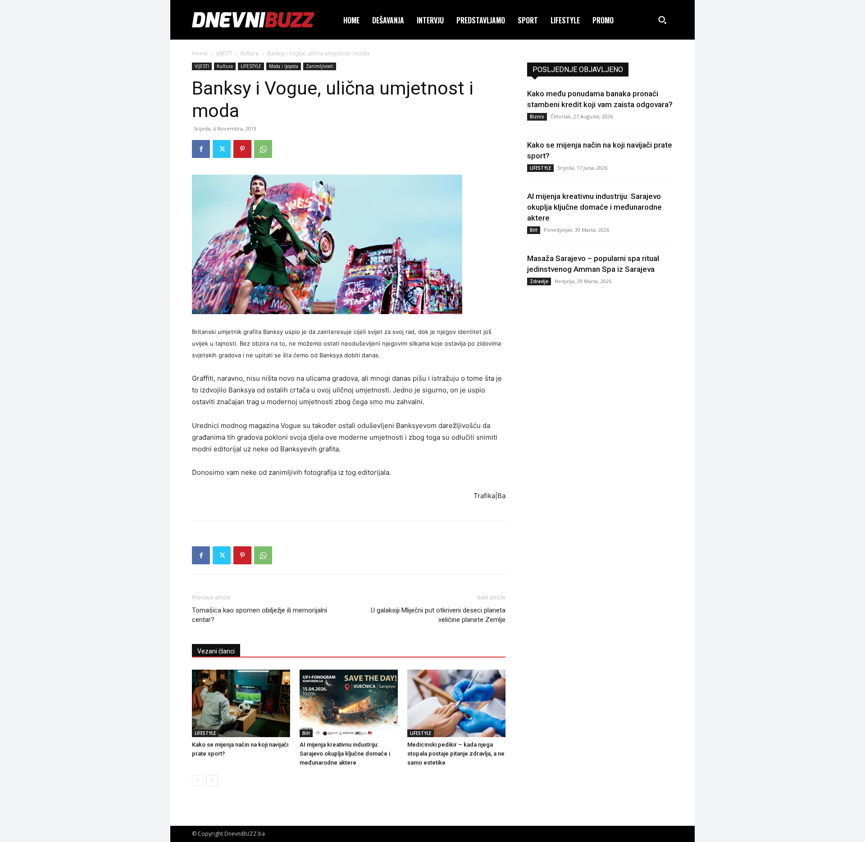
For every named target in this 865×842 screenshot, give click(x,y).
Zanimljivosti (319, 66)
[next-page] (212, 780)
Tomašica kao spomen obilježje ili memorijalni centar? (259, 615)
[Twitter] (222, 149)
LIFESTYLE (251, 66)
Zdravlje (539, 281)
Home (200, 53)
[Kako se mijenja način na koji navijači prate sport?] (241, 703)
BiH (306, 733)
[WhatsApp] (263, 149)
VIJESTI (224, 53)
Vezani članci (216, 651)
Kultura (250, 53)
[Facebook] (201, 149)
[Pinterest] (242, 149)
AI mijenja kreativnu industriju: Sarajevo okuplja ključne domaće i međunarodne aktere (345, 753)
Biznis (537, 116)
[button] (662, 20)
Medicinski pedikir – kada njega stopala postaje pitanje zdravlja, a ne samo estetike (456, 753)
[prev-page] (197, 780)
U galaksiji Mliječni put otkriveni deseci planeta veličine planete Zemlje (438, 615)
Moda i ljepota (283, 66)
